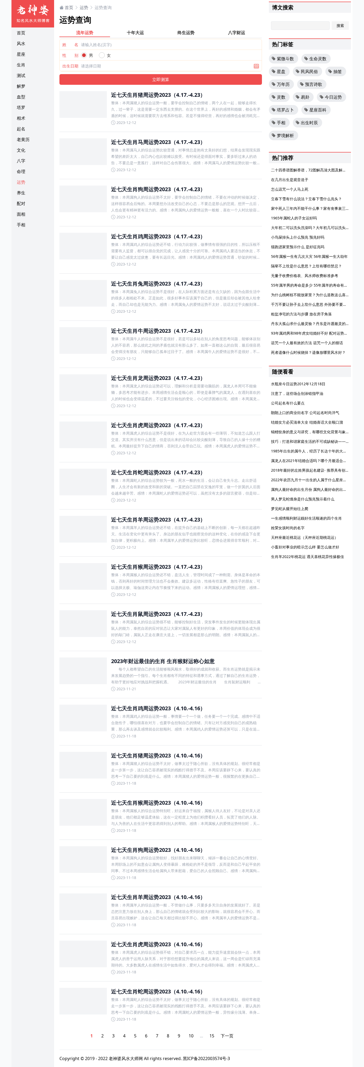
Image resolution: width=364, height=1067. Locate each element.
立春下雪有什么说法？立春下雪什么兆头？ (306, 198)
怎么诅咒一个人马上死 (289, 189)
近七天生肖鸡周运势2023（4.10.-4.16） (158, 708)
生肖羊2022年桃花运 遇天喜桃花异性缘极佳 (307, 556)
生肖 (21, 65)
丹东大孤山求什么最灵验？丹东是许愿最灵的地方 (312, 323)
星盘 (281, 71)
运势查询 (103, 7)
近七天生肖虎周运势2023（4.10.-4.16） (158, 944)
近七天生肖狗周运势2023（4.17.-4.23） (158, 189)
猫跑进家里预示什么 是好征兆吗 (297, 246)
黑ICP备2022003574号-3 (206, 1058)
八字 (21, 161)
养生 (21, 193)
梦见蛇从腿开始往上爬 (289, 508)
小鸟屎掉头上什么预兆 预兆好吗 (297, 237)
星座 (21, 54)
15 (211, 1036)
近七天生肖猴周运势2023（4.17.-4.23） (158, 566)
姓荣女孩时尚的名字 (288, 527)
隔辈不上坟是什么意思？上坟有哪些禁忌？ (306, 265)
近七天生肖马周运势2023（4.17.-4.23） (158, 142)
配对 (21, 203)
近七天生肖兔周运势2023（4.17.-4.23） (158, 283)
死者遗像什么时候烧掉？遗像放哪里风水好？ (308, 352)
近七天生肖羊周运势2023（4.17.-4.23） (158, 519)
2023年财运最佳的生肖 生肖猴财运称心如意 (163, 661)
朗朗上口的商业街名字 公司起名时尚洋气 (305, 412)
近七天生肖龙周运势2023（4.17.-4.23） (158, 378)
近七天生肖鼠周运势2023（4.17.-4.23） (158, 613)
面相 (21, 214)
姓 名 (70, 44)
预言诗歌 (313, 84)
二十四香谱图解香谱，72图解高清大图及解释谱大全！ (316, 170)
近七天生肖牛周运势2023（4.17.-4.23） (158, 330)
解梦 (21, 86)
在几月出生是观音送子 (289, 179)
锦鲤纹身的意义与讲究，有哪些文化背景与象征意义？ (316, 431)
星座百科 (317, 110)
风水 (21, 43)
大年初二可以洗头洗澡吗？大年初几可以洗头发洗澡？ (316, 227)
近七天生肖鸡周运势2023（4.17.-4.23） (158, 236)
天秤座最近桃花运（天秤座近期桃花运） (304, 537)
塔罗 (21, 107)
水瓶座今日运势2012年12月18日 (298, 383)
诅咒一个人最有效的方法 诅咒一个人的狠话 (307, 342)
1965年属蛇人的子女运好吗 (294, 217)
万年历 (283, 84)
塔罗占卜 (285, 110)
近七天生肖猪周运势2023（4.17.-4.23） (158, 94)
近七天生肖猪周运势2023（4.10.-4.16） (158, 755)
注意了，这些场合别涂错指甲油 (297, 393)
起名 (21, 129)
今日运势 (333, 97)
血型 (21, 97)
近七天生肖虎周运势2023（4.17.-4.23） (158, 425)
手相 (21, 225)
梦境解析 (285, 135)
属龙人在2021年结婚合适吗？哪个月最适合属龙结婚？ (316, 460)
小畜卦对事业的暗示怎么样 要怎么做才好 (305, 546)
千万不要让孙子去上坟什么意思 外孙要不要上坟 (310, 304)
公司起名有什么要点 (288, 403)
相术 (21, 118)
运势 (21, 182)
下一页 (227, 1036)
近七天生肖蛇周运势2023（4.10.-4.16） (158, 991)
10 (191, 1036)
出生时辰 (309, 123)
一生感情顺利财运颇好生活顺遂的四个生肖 (306, 518)
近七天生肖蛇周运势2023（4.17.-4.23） (158, 472)
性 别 (70, 55)
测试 (21, 75)
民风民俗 (309, 71)
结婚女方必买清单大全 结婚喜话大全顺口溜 (307, 422)
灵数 (281, 97)
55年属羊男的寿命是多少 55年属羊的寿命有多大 (311, 285)
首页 (21, 33)
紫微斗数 (285, 59)
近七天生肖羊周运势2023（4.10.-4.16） (158, 897)
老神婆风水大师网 (126, 1058)
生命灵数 (317, 59)
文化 (21, 150)
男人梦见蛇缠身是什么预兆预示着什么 (302, 499)
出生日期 (70, 66)
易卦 (305, 97)
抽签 (337, 71)
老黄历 (23, 139)
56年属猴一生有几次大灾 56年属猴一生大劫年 (309, 256)
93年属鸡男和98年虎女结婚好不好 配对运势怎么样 (313, 333)
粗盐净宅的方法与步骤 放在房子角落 (301, 313)
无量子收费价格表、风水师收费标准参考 (304, 275)
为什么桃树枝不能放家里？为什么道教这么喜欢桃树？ (316, 294)
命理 (21, 171)
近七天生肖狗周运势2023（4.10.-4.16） (158, 849)
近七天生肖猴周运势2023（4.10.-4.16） (158, 802)
